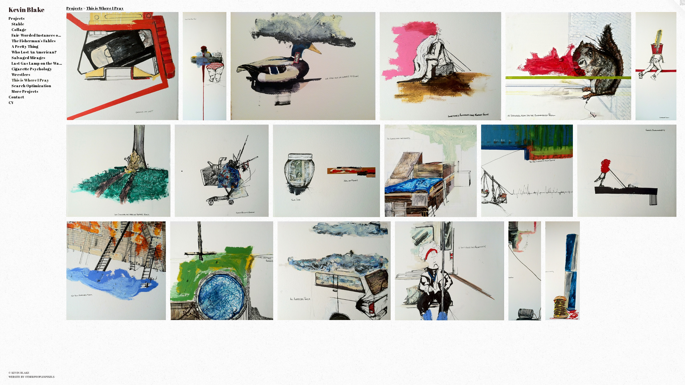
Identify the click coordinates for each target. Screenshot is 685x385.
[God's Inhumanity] (626, 171)
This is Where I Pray (30, 80)
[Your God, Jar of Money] (326, 171)
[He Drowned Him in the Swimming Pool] (568, 66)
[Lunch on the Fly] (562, 270)
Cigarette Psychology (32, 68)
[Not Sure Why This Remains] (221, 270)
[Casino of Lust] (122, 66)
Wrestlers (21, 74)
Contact (16, 96)
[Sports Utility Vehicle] (222, 171)
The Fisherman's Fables (34, 40)
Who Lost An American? (34, 52)
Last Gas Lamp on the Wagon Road (37, 63)
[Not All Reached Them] (116, 270)
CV (11, 102)
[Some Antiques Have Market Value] (440, 66)
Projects (17, 18)
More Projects (25, 91)
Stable (18, 23)
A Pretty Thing (25, 46)
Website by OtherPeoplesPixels (32, 377)
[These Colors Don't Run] (204, 66)
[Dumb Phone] (524, 271)
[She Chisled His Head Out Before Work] (118, 171)
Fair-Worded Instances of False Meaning (37, 35)
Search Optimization (31, 85)
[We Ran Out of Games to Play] (303, 66)
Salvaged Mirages (28, 57)
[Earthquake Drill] (655, 66)
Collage (19, 29)
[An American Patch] (334, 270)
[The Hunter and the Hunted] (430, 171)
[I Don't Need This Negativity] (449, 270)
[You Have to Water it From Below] (527, 171)
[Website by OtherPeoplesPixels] (674, 10)
